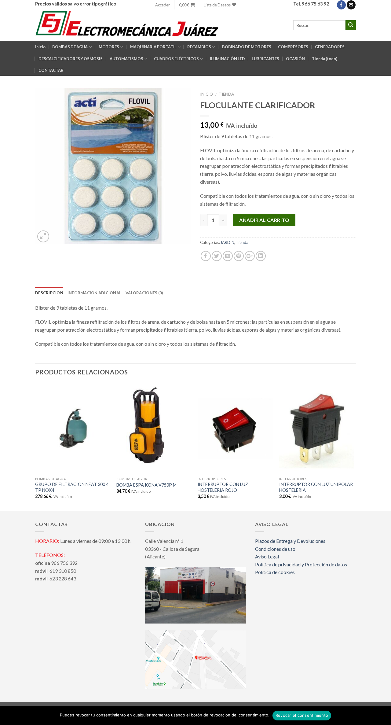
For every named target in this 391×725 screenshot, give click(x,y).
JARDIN (227, 242)
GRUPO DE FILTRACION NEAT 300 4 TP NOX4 (71, 487)
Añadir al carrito (264, 220)
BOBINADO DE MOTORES (246, 46)
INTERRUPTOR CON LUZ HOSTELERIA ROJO (223, 487)
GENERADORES (330, 46)
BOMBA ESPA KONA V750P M (146, 485)
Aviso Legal (267, 556)
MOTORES (109, 46)
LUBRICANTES (265, 58)
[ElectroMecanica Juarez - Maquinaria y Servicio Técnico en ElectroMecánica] (128, 25)
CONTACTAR (51, 70)
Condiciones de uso (275, 549)
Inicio (40, 46)
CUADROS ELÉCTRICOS (176, 58)
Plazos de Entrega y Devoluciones (290, 541)
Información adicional (94, 292)
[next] (354, 446)
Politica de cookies (275, 572)
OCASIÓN (295, 58)
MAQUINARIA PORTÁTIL (153, 46)
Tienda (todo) (324, 58)
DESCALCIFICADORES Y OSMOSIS (70, 58)
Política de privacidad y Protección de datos (301, 564)
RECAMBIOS (199, 46)
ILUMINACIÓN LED (227, 58)
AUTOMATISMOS (126, 58)
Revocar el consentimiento (302, 715)
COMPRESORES (293, 46)
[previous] (35, 446)
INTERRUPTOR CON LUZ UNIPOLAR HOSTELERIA (316, 487)
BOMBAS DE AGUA (70, 46)
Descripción (49, 292)
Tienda (226, 94)
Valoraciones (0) (144, 292)
